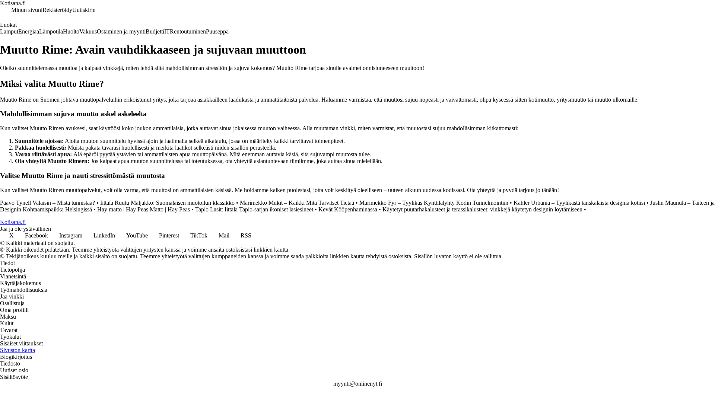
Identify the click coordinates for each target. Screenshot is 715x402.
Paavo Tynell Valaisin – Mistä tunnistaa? (47, 203)
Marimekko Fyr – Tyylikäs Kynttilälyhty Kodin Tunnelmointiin (433, 203)
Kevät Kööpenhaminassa (347, 209)
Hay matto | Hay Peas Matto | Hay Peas (143, 209)
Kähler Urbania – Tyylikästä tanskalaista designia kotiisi (579, 203)
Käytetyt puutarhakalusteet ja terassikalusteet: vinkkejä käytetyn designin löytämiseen (482, 209)
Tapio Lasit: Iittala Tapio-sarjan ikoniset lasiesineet (254, 209)
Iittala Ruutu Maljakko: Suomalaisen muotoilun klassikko (167, 203)
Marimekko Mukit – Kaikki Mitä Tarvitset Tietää (297, 203)
